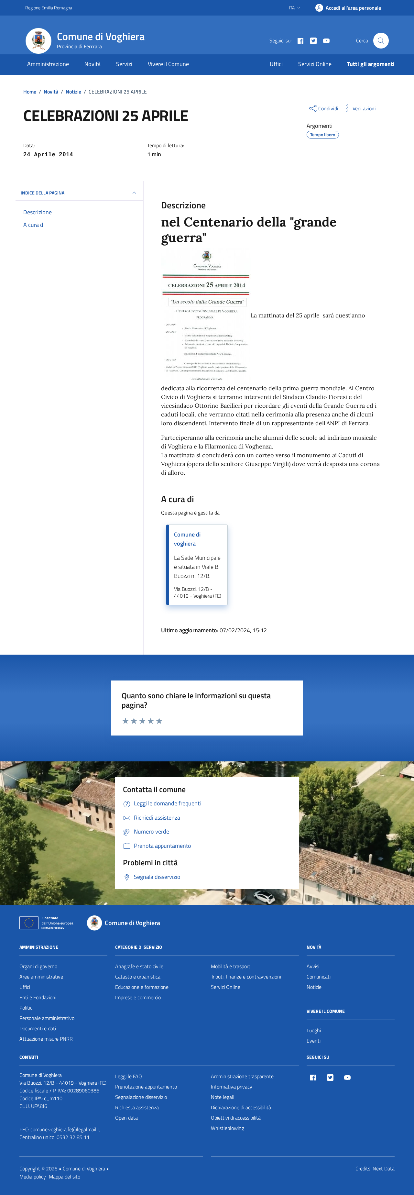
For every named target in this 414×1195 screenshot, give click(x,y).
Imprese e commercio (138, 997)
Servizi (124, 64)
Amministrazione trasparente (242, 1076)
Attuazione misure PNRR (46, 1039)
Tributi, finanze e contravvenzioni (246, 976)
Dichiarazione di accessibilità (241, 1107)
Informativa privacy (231, 1086)
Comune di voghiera (187, 539)
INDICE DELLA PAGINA (42, 192)
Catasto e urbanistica (137, 976)
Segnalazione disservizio (141, 1097)
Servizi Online (315, 64)
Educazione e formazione (142, 987)
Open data (126, 1118)
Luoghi (314, 1030)
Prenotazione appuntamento (146, 1086)
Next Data (384, 1168)
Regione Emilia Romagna (48, 7)
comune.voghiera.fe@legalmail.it (65, 1129)
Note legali (222, 1097)
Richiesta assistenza (137, 1107)
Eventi (314, 1041)
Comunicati (319, 976)
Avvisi (313, 966)
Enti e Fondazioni (37, 997)
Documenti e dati (37, 1028)
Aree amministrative (41, 976)
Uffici (276, 64)
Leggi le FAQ (128, 1076)
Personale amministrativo (46, 1018)
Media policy (32, 1176)
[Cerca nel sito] (381, 40)
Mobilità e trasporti (231, 966)
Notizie (314, 987)
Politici (26, 1008)
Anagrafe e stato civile (139, 966)
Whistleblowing (227, 1128)
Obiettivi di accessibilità (236, 1118)
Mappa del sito (64, 1176)
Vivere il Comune (168, 64)
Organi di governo (38, 966)
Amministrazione (48, 64)
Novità (92, 64)
